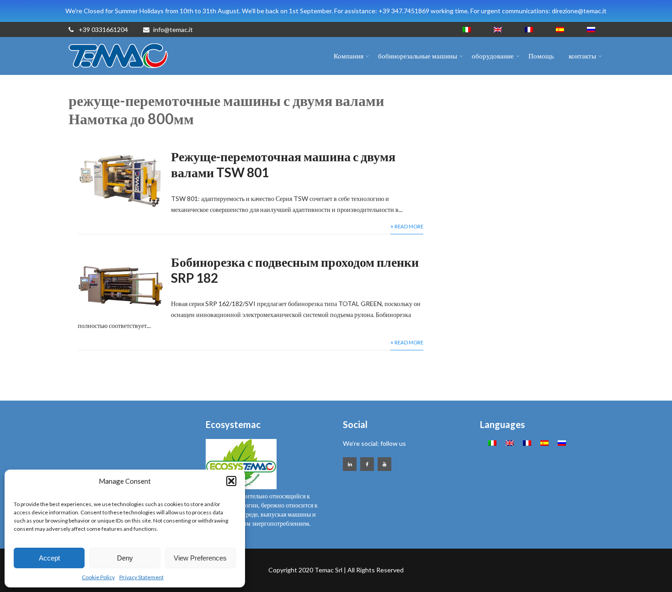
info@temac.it (173, 29)
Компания (348, 56)
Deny (125, 558)
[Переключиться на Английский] (498, 29)
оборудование (493, 56)
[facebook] (367, 464)
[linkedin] (350, 464)
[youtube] (384, 464)
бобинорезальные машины (417, 56)
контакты (582, 56)
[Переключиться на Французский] (529, 29)
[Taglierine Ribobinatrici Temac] (119, 70)
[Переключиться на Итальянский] (466, 29)
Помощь (541, 56)
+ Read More (406, 226)
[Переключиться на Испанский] (560, 29)
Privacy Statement (141, 577)
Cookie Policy (98, 577)
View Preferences (200, 558)
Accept (49, 558)
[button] (231, 481)
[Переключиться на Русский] (591, 29)
